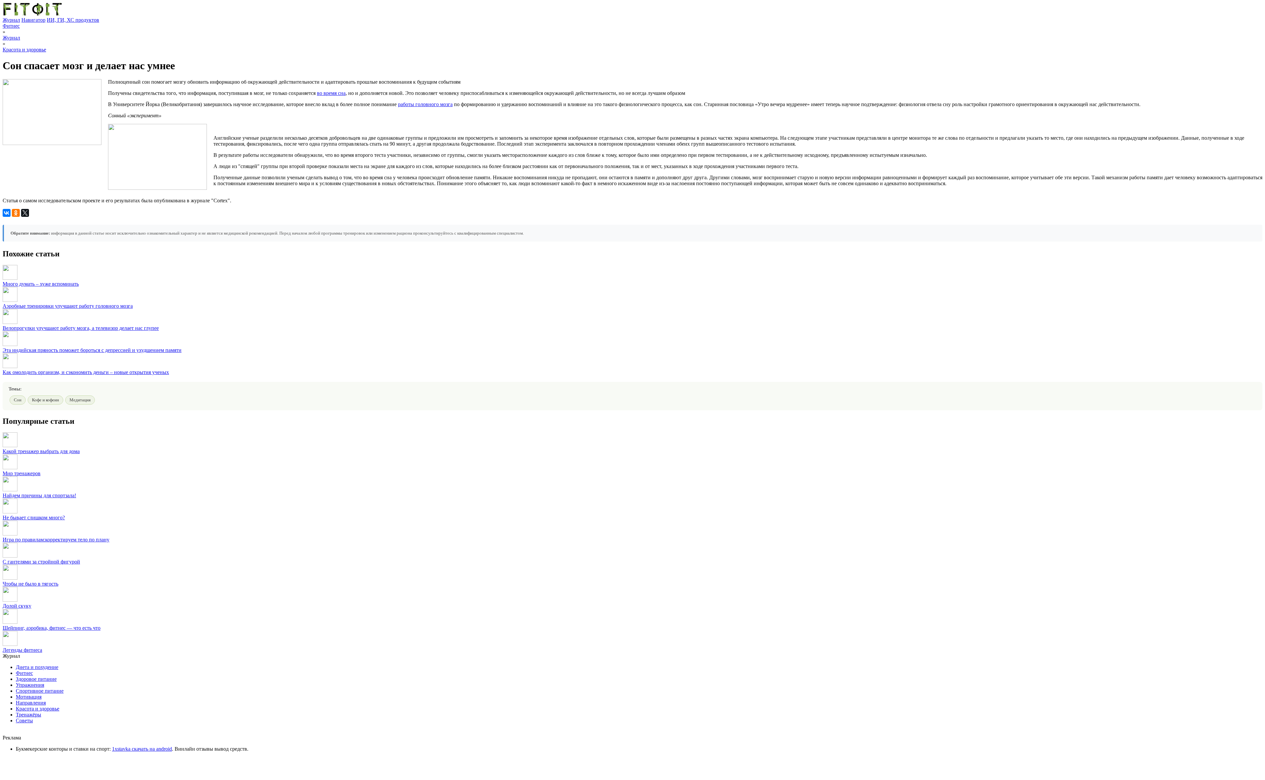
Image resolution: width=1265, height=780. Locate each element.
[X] (25, 213)
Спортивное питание (40, 691)
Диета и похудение (37, 667)
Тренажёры (28, 714)
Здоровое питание (36, 679)
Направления (31, 703)
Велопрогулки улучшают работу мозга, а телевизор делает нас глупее (81, 328)
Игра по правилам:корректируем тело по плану (56, 539)
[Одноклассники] (16, 213)
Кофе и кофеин (45, 399)
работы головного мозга (425, 104)
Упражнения (30, 685)
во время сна (331, 93)
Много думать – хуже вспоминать (41, 284)
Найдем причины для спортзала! (39, 495)
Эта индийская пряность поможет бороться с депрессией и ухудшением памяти (92, 350)
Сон (17, 399)
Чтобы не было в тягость (30, 584)
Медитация (80, 399)
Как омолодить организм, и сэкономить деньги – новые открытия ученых (86, 372)
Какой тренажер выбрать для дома (41, 451)
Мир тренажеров (22, 473)
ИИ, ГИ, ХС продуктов (73, 20)
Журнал (11, 20)
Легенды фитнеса (22, 650)
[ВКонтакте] (7, 213)
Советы (24, 720)
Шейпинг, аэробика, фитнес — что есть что (51, 628)
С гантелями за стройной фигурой (41, 561)
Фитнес (11, 26)
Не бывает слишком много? (34, 517)
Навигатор (33, 20)
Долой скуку (17, 606)
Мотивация (29, 697)
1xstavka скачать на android (142, 749)
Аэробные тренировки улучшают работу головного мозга (68, 306)
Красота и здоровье (24, 49)
